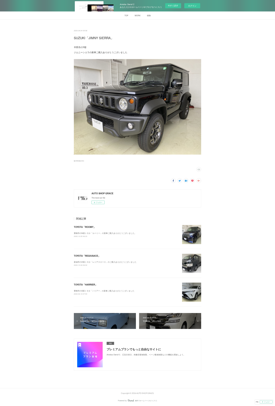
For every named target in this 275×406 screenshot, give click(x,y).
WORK (138, 15)
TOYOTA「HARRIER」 (85, 284)
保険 (149, 15)
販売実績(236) (79, 161)
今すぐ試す (173, 5)
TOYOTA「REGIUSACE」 (87, 255)
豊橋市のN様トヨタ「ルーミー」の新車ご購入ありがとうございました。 (105, 233)
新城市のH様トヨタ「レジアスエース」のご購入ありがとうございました (105, 261)
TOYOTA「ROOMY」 (85, 226)
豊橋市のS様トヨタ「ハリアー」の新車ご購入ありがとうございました (104, 290)
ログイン (192, 5)
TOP (126, 15)
